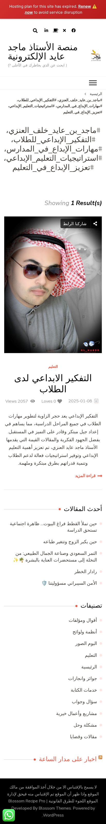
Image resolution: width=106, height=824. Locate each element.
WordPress (53, 815)
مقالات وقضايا (83, 737)
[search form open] (35, 30)
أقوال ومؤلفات (83, 620)
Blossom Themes (55, 808)
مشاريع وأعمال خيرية (76, 713)
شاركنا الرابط (75, 223)
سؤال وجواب (84, 702)
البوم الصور (86, 643)
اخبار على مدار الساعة (68, 759)
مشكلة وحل (85, 725)
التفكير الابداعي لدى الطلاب (53, 383)
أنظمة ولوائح (85, 632)
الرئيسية (89, 667)
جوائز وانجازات (82, 678)
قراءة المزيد (85, 476)
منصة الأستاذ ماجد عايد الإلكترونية (43, 51)
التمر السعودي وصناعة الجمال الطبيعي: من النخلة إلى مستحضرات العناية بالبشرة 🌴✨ (55, 556)
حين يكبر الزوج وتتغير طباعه (70, 542)
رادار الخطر (85, 571)
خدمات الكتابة (84, 690)
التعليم (53, 367)
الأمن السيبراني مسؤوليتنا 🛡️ (69, 583)
